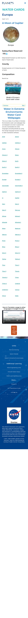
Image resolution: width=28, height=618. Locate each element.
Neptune (17, 228)
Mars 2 (17, 204)
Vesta (16, 295)
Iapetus (4, 191)
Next (23, 105)
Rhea (3, 247)
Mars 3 (4, 210)
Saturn (4, 253)
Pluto (3, 240)
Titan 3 (4, 271)
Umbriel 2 (5, 289)
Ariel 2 (17, 136)
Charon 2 (4, 155)
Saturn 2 (17, 253)
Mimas (4, 216)
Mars (3, 204)
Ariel (3, 136)
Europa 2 (17, 179)
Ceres (3, 149)
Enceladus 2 (18, 173)
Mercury (17, 210)
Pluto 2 (17, 240)
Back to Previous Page (14, 330)
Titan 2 (17, 265)
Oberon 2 (17, 234)
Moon (3, 228)
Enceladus (5, 173)
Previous (5, 105)
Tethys (4, 259)
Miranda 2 (18, 222)
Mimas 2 (17, 216)
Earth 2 (4, 167)
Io (2, 198)
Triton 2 (4, 283)
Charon (17, 149)
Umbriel (17, 283)
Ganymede (5, 185)
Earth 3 (17, 167)
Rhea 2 (17, 247)
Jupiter (17, 198)
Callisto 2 (17, 143)
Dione (17, 155)
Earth (16, 161)
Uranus (17, 289)
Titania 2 (4, 277)
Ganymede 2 (18, 185)
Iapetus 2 (17, 191)
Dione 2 (4, 161)
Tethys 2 (17, 259)
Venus (4, 295)
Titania (17, 271)
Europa (4, 179)
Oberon (4, 234)
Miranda (4, 222)
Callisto (4, 143)
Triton (17, 277)
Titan (3, 265)
